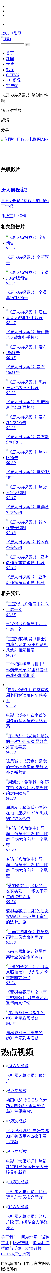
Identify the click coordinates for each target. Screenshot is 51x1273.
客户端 (12, 85)
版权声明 (21, 1243)
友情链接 (33, 1248)
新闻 (10, 58)
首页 (10, 53)
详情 (22, 216)
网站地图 (29, 1237)
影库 (10, 70)
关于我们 (9, 1237)
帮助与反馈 (11, 1248)
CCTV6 (12, 75)
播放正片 (9, 216)
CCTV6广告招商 (15, 1254)
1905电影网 (11, 33)
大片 (10, 64)
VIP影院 (13, 80)
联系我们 (41, 1243)
